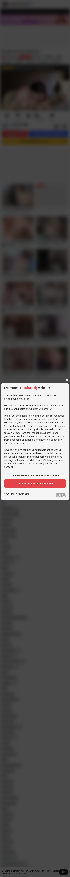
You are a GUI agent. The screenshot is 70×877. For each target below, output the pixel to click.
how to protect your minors (16, 494)
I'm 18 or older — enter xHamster (35, 483)
